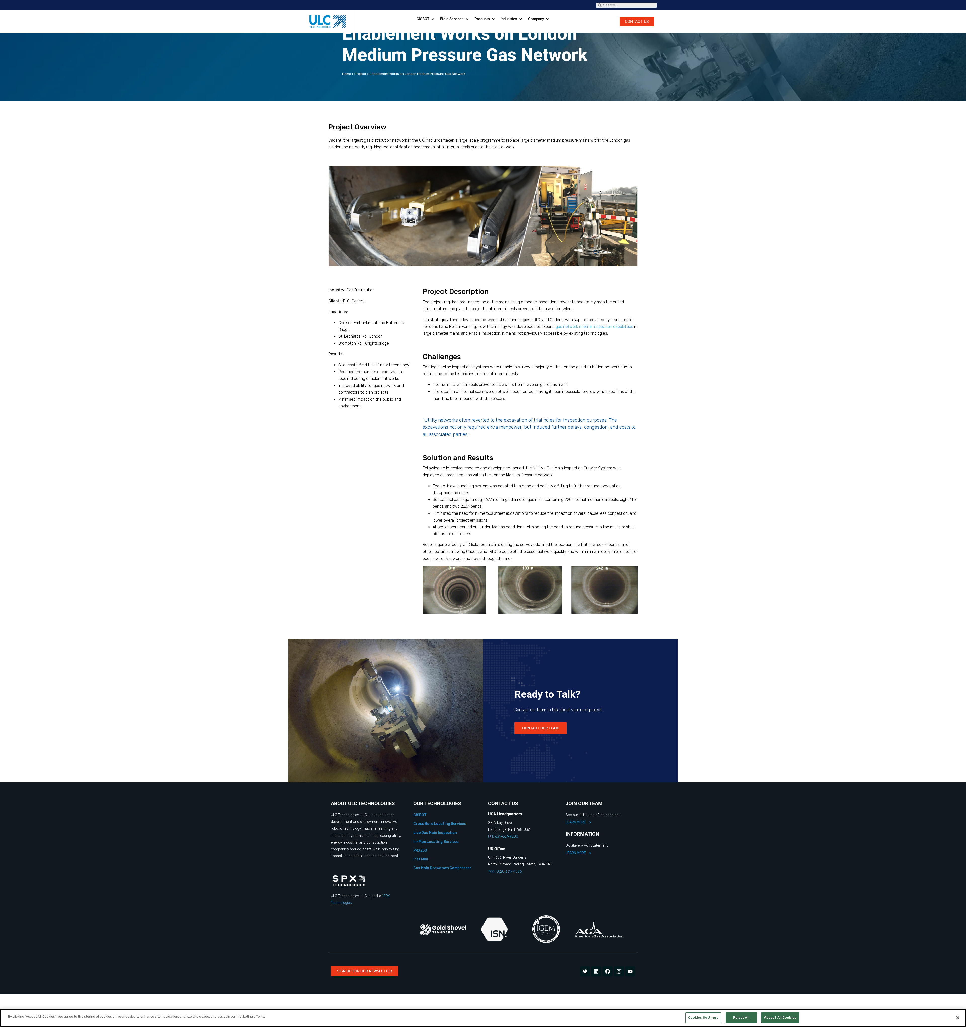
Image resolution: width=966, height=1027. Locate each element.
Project (360, 74)
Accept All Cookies (780, 1017)
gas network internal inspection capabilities (594, 326)
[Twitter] (585, 971)
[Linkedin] (596, 971)
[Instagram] (619, 971)
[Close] (957, 1017)
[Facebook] (607, 971)
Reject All (741, 1017)
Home (346, 74)
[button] (426, 19)
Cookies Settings (703, 1017)
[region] (483, 1018)
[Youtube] (630, 971)
